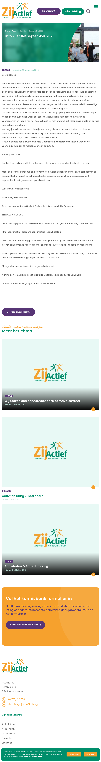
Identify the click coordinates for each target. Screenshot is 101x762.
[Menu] (96, 6)
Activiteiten (8, 724)
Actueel (15, 31)
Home (7, 31)
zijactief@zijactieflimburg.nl (23, 704)
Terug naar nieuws (20, 311)
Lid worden (8, 733)
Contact (7, 743)
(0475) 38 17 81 (16, 699)
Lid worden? (48, 10)
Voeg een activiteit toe (24, 624)
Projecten (7, 738)
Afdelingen (8, 728)
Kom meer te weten (33, 757)
